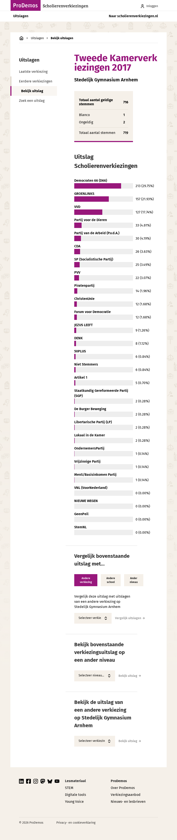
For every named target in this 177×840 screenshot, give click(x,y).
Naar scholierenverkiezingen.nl (133, 16)
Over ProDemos (123, 788)
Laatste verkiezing (33, 72)
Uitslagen (20, 16)
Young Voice (74, 802)
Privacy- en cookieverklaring (75, 823)
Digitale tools (75, 795)
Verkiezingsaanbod (126, 795)
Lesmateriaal (75, 781)
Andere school (110, 580)
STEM (69, 788)
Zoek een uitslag (31, 101)
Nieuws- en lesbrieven (128, 802)
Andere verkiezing (86, 580)
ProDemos (119, 781)
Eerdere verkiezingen (35, 81)
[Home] (27, 5)
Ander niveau (134, 580)
